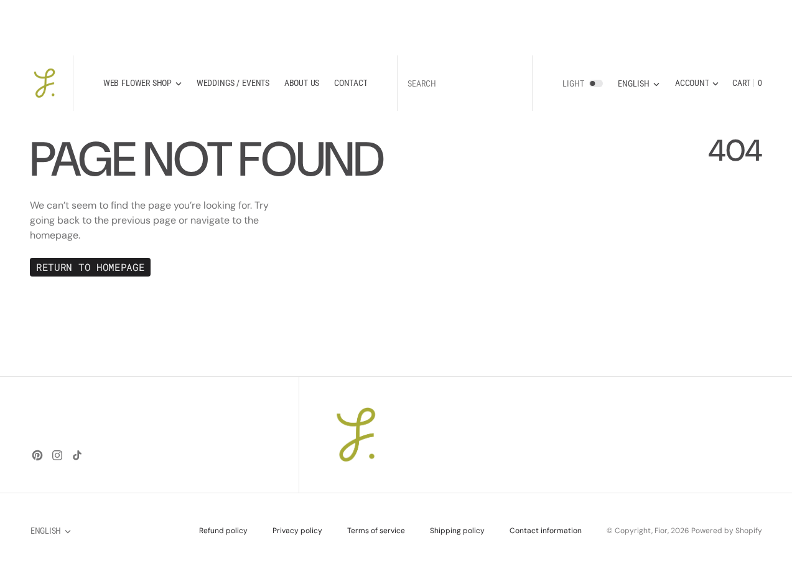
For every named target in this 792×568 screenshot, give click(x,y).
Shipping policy (457, 531)
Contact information (546, 531)
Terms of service (376, 531)
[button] (697, 83)
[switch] (596, 83)
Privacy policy (297, 531)
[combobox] (465, 83)
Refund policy (223, 531)
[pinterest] (37, 455)
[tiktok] (77, 455)
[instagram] (57, 455)
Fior (661, 531)
